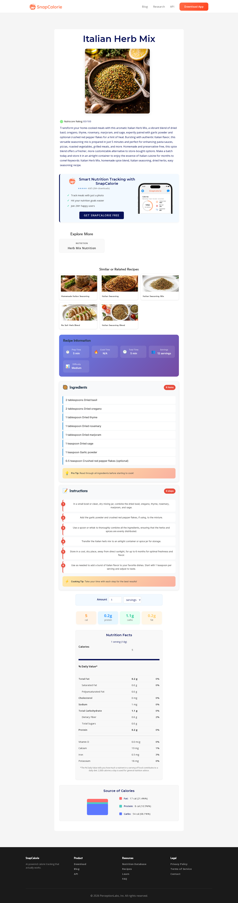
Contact (175, 873)
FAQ (124, 878)
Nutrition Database (134, 864)
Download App (194, 6)
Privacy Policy (178, 864)
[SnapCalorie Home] (46, 6)
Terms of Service (181, 868)
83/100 (87, 121)
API (172, 6)
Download (80, 864)
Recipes (127, 868)
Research (159, 6)
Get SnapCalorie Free (101, 215)
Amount (102, 599)
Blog (145, 6)
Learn (125, 873)
